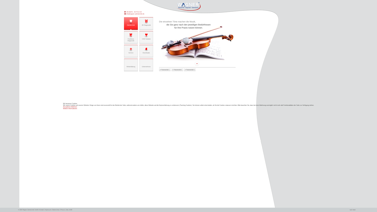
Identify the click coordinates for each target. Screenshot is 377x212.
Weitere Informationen (70, 108)
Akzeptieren (67, 107)
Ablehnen (74, 107)
